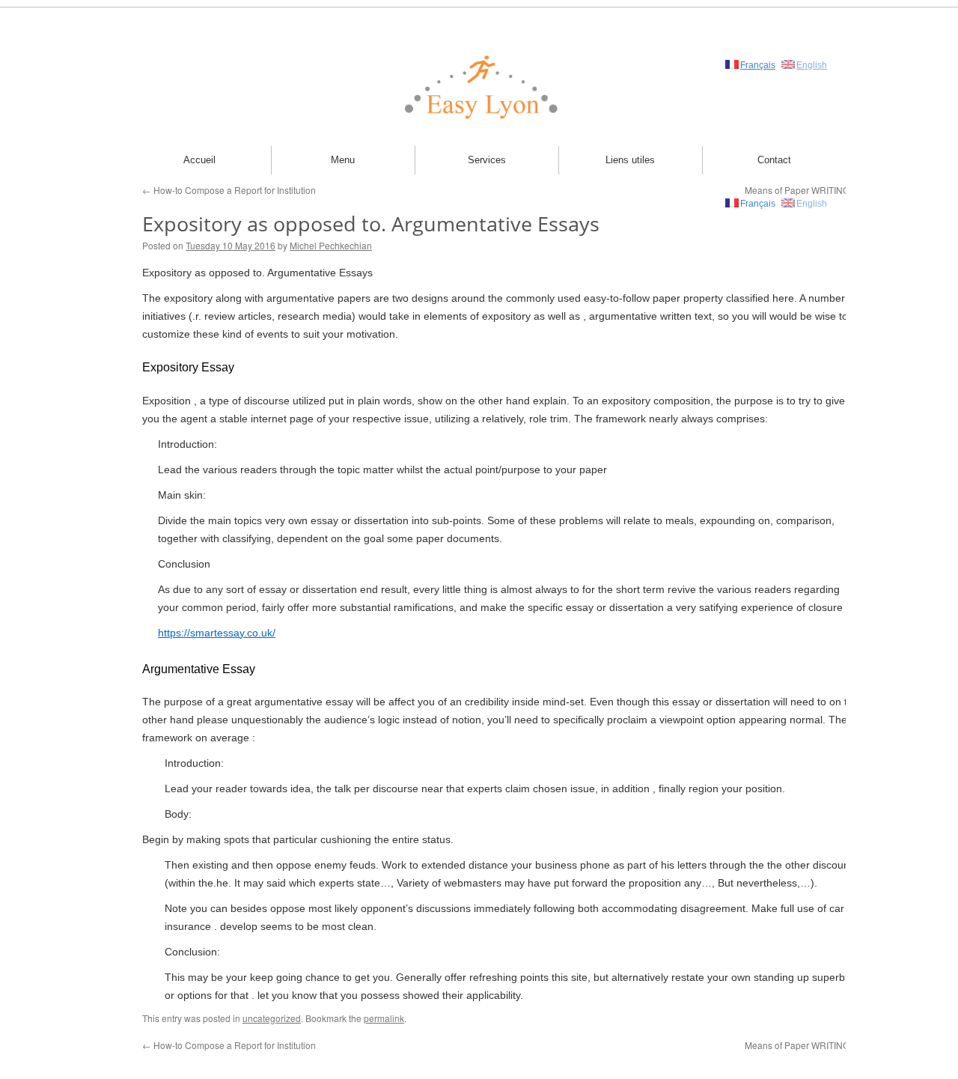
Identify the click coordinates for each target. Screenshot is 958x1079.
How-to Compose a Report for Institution (229, 189)
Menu (343, 159)
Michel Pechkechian (331, 245)
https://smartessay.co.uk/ (216, 633)
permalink (384, 1018)
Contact (774, 159)
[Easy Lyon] (479, 86)
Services (487, 159)
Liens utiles (630, 159)
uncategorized (271, 1018)
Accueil (199, 159)
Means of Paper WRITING (803, 1045)
